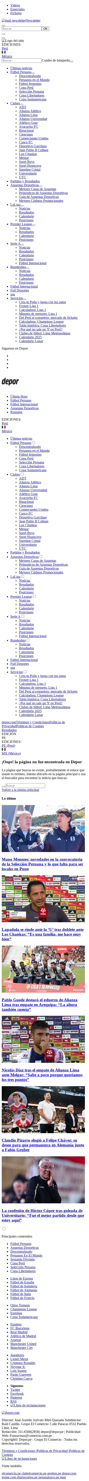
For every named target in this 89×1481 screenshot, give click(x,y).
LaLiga (15, 204)
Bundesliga (18, 267)
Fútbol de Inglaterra (23, 1286)
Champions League (23, 1309)
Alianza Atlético (30, 111)
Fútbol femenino (30, 84)
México (7, 56)
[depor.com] (10, 389)
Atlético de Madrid (23, 1336)
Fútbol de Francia (22, 1298)
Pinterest (16, 1397)
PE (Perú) (8, 745)
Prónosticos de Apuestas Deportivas (43, 193)
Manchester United (23, 1344)
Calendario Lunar (31, 341)
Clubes (15, 103)
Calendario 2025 (30, 337)
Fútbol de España (22, 1282)
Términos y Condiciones (32, 722)
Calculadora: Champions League (41, 321)
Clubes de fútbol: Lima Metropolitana (44, 333)
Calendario (26, 216)
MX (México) (11, 753)
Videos (15, 5)
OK (45, 28)
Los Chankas (28, 154)
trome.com (9, 1477)
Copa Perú (26, 87)
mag (63, 1477)
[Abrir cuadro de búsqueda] (3, 25)
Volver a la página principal (20, 790)
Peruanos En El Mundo (26, 1255)
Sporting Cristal (29, 169)
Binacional (26, 130)
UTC (22, 177)
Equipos (16, 1324)
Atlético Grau (28, 123)
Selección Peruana (31, 91)
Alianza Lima (28, 115)
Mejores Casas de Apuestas (37, 189)
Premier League (21, 224)
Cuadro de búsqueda (56, 60)
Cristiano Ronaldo (22, 1363)
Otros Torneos (20, 1305)
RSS (13, 1401)
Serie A (15, 243)
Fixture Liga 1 (28, 306)
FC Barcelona (19, 1328)
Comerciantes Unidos (33, 138)
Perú (5, 48)
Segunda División (22, 1259)
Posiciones (26, 220)
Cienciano (26, 134)
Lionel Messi (19, 1359)
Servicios (16, 298)
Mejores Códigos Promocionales (41, 201)
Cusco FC (26, 142)
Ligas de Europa (21, 1278)
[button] (44, 738)
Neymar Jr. (17, 1367)
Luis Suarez (18, 1370)
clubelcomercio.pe (34, 1473)
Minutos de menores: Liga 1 (38, 314)
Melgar (24, 158)
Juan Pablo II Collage (33, 150)
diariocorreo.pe (27, 1477)
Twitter (15, 1390)
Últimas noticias (21, 68)
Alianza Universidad (33, 119)
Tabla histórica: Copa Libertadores (42, 325)
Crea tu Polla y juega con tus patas (42, 302)
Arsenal (15, 1340)
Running (16, 412)
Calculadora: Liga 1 (32, 310)
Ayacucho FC (28, 126)
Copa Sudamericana (32, 99)
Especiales (17, 9)
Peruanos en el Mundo (34, 80)
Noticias (24, 208)
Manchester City (21, 1348)
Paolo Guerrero (20, 1374)
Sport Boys (26, 162)
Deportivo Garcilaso (33, 146)
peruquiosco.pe (48, 1477)
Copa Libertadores (31, 95)
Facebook (17, 1393)
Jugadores (17, 1355)
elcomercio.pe (11, 1473)
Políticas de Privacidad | (53, 1451)
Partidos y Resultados (25, 181)
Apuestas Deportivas (24, 185)
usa (12, 294)
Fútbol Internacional (32, 263)
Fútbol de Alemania (23, 1290)
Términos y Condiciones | (19, 1451)
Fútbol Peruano (20, 72)
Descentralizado (30, 76)
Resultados (26, 212)
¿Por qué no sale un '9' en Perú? (40, 329)
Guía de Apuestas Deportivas (39, 197)
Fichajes (16, 13)
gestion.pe (54, 1473)
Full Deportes (19, 290)
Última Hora (18, 396)
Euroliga (16, 1313)
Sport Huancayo (30, 165)
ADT (22, 107)
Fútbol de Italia (20, 1294)
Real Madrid (18, 1332)
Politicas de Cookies (30, 726)
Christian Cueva (21, 1378)
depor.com (9, 722)
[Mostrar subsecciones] (33, 73)
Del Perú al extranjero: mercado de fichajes (48, 317)
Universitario (28, 173)
